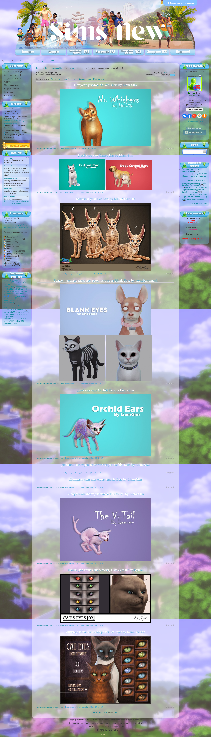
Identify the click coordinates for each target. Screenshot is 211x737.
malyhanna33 (9, 282)
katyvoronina (9, 314)
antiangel (7, 280)
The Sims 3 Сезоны (198, 203)
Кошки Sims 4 (11, 109)
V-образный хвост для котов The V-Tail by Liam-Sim (105, 494)
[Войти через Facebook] (189, 116)
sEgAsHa (23, 225)
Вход (49, 61)
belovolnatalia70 (10, 298)
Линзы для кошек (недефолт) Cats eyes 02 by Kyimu (105, 570)
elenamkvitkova (21, 227)
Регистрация (42, 61)
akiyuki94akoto (22, 282)
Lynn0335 (15, 284)
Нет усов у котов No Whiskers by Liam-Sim (105, 85)
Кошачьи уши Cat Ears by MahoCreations (105, 199)
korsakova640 (10, 296)
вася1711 (16, 291)
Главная (39, 68)
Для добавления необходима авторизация (16, 202)
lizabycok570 (9, 303)
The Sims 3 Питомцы (197, 194)
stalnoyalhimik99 (21, 294)
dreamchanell (9, 287)
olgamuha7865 (10, 307)
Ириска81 (16, 280)
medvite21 (21, 296)
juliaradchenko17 (11, 319)
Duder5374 (21, 310)
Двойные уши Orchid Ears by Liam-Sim (105, 390)
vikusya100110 (21, 314)
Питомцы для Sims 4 (76, 68)
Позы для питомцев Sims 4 (17, 132)
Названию (62, 79)
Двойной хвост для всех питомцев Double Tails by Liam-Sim (105, 465)
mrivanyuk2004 (10, 312)
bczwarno (89, 274)
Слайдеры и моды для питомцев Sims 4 (14, 136)
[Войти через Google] (199, 115)
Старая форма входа (194, 121)
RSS (52, 61)
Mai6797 (22, 319)
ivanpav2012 (9, 227)
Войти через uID (194, 110)
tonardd (7, 284)
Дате (53, 79)
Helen (87, 148)
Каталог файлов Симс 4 (28, 61)
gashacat (24, 291)
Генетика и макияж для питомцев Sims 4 (14, 122)
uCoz (110, 734)
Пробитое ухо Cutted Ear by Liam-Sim (105, 155)
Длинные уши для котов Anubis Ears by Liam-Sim (105, 479)
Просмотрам (98, 79)
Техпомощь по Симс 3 (197, 181)
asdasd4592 (19, 321)
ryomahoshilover (10, 323)
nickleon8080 (23, 312)
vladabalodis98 (22, 287)
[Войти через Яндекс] (194, 116)
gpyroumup (8, 294)
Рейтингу (72, 79)
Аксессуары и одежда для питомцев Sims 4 (15, 117)
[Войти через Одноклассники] (204, 116)
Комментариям (85, 79)
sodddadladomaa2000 (12, 300)
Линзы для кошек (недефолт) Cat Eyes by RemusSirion (105, 632)
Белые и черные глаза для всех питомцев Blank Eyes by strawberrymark (105, 280)
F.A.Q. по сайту (200, 174)
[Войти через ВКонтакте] (184, 116)
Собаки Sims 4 (11, 113)
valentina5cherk (20, 289)
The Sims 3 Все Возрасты (196, 187)
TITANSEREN (10, 310)
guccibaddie (8, 289)
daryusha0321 (9, 316)
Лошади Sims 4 (12, 111)
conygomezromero (11, 225)
